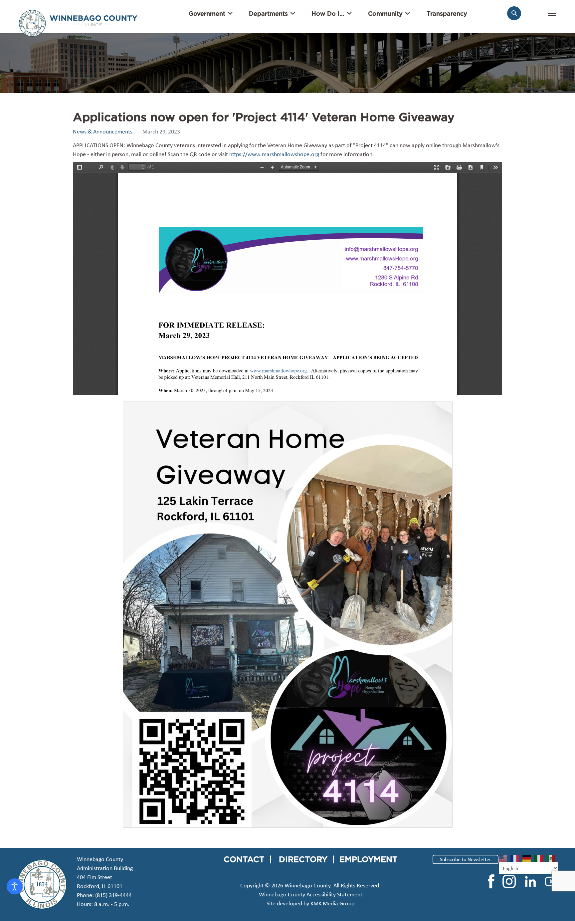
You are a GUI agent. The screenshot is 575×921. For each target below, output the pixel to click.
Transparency (447, 13)
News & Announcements (102, 131)
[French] (516, 858)
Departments (268, 13)
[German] (528, 858)
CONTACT (244, 859)
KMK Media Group (332, 903)
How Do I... (327, 13)
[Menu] (552, 16)
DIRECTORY (303, 859)
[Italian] (540, 858)
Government (207, 13)
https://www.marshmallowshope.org (274, 154)
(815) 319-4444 (113, 895)
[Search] (514, 13)
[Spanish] (552, 858)
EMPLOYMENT (368, 859)
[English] (504, 858)
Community (385, 13)
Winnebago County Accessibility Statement (310, 894)
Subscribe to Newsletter (465, 859)
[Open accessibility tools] (15, 886)
